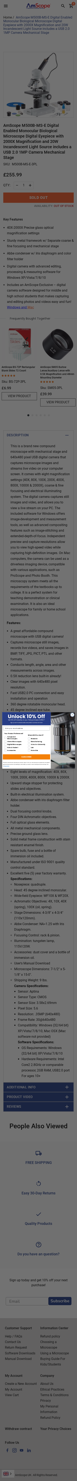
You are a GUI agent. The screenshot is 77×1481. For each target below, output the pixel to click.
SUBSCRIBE (26, 757)
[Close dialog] (72, 715)
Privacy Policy (6, 766)
